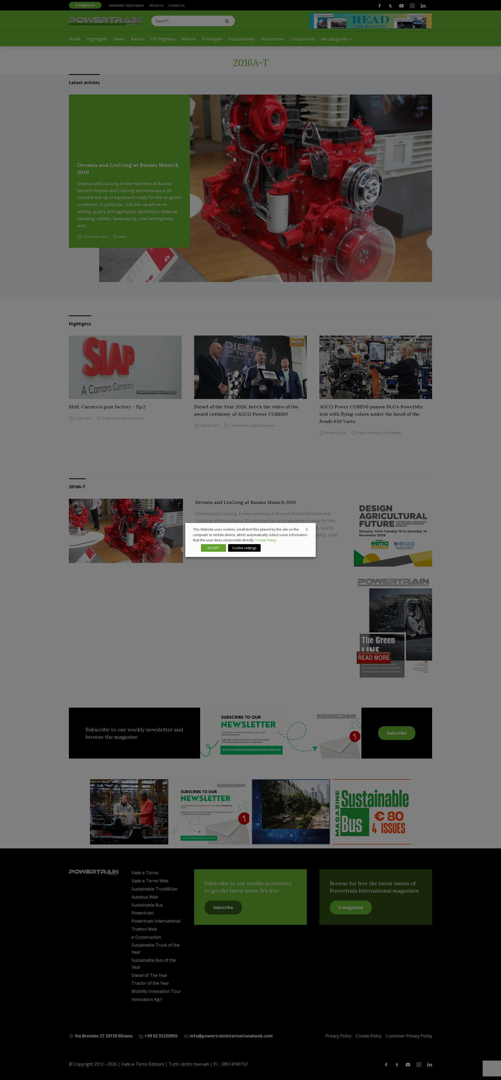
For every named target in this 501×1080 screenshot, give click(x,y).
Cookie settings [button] (244, 547)
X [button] (307, 529)
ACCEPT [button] (213, 547)
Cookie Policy (265, 540)
